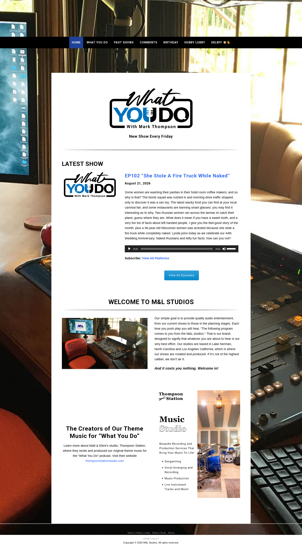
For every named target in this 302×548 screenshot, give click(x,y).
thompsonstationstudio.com (105, 461)
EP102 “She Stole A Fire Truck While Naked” (177, 176)
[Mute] (224, 249)
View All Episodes (181, 275)
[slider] (232, 248)
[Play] (129, 249)
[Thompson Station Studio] (197, 444)
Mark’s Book (159, 532)
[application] (181, 248)
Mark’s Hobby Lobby (139, 532)
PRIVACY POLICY (151, 539)
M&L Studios (151, 19)
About (171, 532)
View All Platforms (155, 258)
